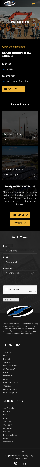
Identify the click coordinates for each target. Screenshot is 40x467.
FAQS (5, 438)
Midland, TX (8, 376)
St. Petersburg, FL (11, 174)
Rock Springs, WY (10, 392)
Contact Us (18, 215)
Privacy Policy (27, 455)
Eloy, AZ (6, 359)
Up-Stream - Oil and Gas (18, 81)
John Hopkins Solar (13, 169)
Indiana (7, 139)
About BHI (7, 421)
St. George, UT (9, 369)
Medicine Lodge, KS (11, 365)
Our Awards (8, 428)
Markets (6, 411)
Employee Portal (10, 435)
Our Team (7, 425)
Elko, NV (6, 372)
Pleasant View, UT (10, 389)
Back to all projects (14, 46)
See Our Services (12, 89)
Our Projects (8, 408)
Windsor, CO (8, 362)
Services (6, 415)
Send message (11, 300)
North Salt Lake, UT (11, 382)
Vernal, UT (7, 352)
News (5, 418)
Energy (10, 69)
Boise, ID (6, 355)
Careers (18, 223)
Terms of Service (20, 458)
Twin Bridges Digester (14, 134)
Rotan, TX (7, 379)
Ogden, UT (7, 386)
